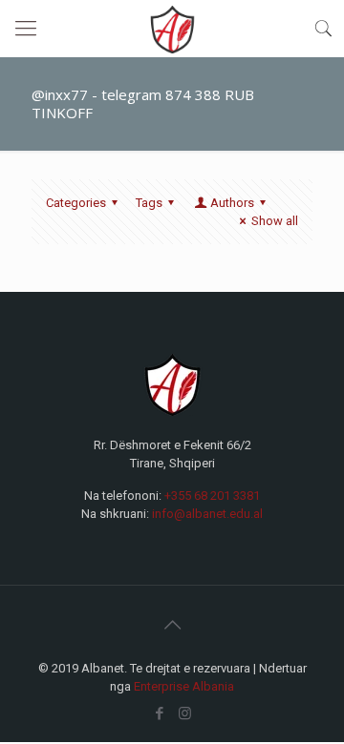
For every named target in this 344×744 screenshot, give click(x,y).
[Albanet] (172, 28)
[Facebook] (159, 713)
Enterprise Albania (184, 686)
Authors (232, 203)
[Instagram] (185, 713)
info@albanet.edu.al (207, 513)
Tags (149, 203)
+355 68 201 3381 (212, 495)
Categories (76, 203)
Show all (274, 221)
